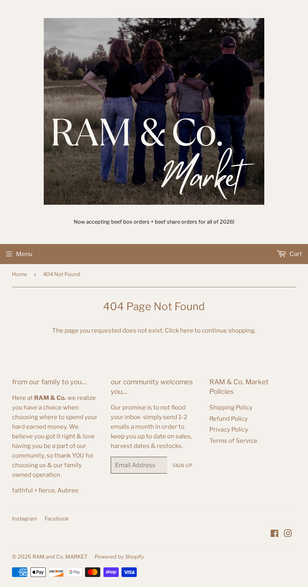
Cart (295, 254)
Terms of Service (233, 440)
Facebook (57, 518)
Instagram (24, 518)
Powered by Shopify (119, 556)
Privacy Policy (228, 429)
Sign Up (182, 465)
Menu (24, 254)
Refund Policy (228, 418)
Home (19, 274)
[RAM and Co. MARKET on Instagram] (288, 534)
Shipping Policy (231, 407)
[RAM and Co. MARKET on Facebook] (274, 534)
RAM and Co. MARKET (59, 556)
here (186, 330)
